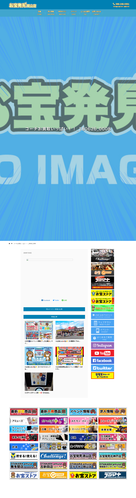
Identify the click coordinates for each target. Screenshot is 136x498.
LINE (65, 300)
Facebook (46, 300)
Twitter (56, 300)
